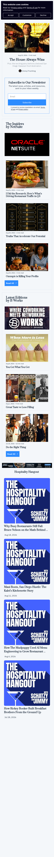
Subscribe (27, 102)
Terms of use (32, 7)
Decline (43, 15)
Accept (11, 15)
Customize (27, 15)
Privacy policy (16, 7)
